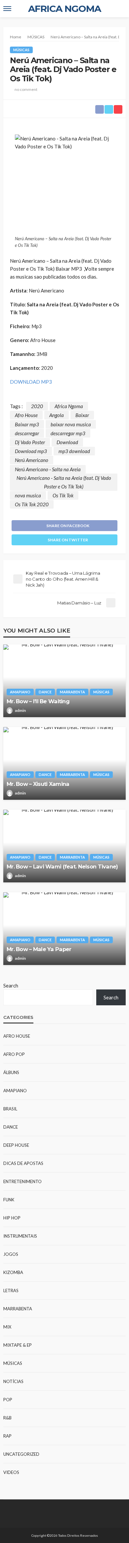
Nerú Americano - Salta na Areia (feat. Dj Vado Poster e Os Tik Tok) (64, 482)
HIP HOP (12, 1217)
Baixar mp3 (27, 424)
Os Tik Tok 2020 (32, 504)
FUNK (8, 1199)
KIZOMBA (13, 1272)
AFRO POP (14, 1054)
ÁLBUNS (11, 1072)
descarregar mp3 (68, 433)
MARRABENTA (72, 692)
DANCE (45, 692)
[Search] (120, 8)
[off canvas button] (7, 8)
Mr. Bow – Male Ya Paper (39, 949)
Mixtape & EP (17, 1345)
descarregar (27, 433)
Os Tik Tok (63, 495)
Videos (11, 1472)
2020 (37, 406)
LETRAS (11, 1290)
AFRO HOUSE (16, 1036)
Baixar (82, 415)
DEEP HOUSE (16, 1145)
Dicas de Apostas (23, 1163)
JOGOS (10, 1254)
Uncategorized (21, 1454)
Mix (7, 1327)
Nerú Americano (31, 460)
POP (7, 1399)
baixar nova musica (71, 424)
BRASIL (10, 1108)
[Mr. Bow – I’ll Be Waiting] (64, 680)
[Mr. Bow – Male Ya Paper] (64, 928)
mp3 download (74, 451)
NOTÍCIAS (13, 1381)
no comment (26, 89)
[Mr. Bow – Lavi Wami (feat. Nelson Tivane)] (64, 846)
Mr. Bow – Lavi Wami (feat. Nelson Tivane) (62, 866)
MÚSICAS (21, 50)
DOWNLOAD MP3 (31, 382)
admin (20, 710)
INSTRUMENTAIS (20, 1236)
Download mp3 (31, 451)
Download (67, 442)
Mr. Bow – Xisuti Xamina (38, 784)
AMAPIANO (20, 692)
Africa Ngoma (69, 406)
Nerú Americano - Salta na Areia (48, 469)
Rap (7, 1436)
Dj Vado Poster (30, 442)
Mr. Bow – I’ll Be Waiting (38, 701)
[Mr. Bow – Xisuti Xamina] (64, 763)
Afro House (26, 415)
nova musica (28, 495)
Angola (56, 415)
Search (10, 985)
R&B (7, 1417)
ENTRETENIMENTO (22, 1181)
